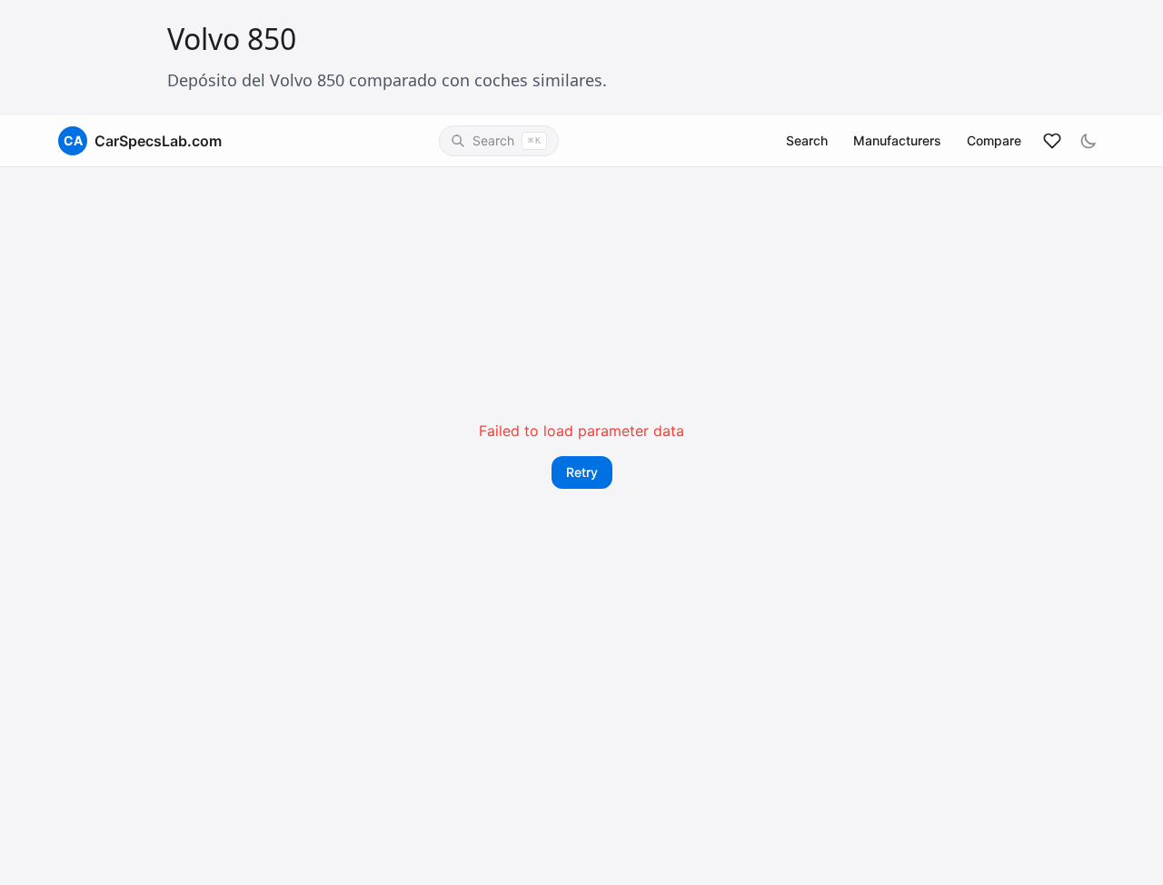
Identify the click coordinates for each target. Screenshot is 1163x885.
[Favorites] (1052, 140)
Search (807, 140)
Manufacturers (897, 140)
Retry (582, 472)
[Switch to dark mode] (1088, 140)
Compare (994, 140)
